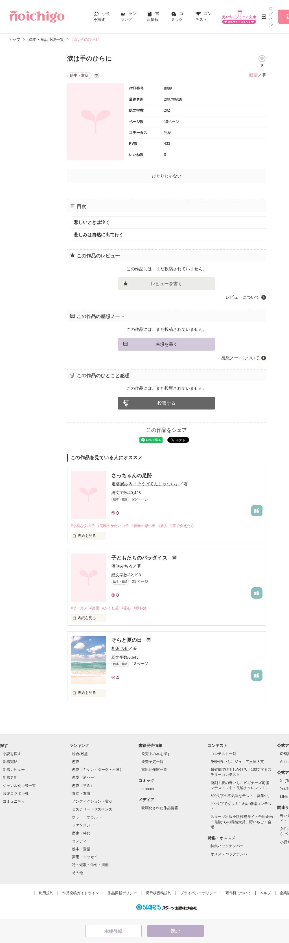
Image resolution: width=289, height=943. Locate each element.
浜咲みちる (122, 566)
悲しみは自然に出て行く (99, 234)
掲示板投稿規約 (158, 893)
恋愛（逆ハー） (85, 777)
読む (175, 931)
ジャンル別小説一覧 (19, 785)
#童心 (126, 608)
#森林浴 (140, 608)
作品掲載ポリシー (122, 893)
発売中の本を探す (156, 754)
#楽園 (94, 608)
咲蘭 (253, 75)
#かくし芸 (110, 608)
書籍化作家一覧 (154, 769)
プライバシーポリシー (198, 893)
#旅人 (163, 526)
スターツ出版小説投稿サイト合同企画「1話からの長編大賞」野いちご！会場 (242, 821)
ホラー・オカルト (86, 817)
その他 (77, 873)
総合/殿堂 (80, 754)
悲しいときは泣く (92, 222)
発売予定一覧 (152, 762)
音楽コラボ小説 (16, 793)
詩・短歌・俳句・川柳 (90, 865)
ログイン (271, 16)
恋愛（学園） (83, 785)
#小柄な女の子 (83, 526)
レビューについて (242, 297)
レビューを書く (166, 283)
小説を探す (12, 754)
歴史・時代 (81, 833)
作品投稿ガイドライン (80, 893)
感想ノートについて (240, 357)
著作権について (238, 893)
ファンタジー (83, 825)
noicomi (147, 789)
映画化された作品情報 (159, 808)
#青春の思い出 (144, 526)
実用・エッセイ (85, 857)
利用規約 (46, 893)
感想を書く (166, 344)
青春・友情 (81, 793)
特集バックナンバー (227, 846)
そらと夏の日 (127, 640)
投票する (166, 403)
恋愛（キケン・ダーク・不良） (97, 769)
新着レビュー (14, 769)
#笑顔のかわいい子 (113, 526)
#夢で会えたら (182, 526)
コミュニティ (14, 801)
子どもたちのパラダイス (140, 558)
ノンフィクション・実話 (92, 801)
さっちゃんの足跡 (131, 475)
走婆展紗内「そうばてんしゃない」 (145, 483)
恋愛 (75, 762)
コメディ (79, 841)
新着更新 (10, 777)
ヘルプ (265, 893)
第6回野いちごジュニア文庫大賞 (237, 762)
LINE (284, 796)
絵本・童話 (81, 849)
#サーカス (79, 608)
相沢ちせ (119, 648)
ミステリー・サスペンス (92, 809)
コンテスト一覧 (223, 754)
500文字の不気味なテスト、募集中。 (241, 796)
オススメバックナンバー (231, 854)
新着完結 (10, 762)
